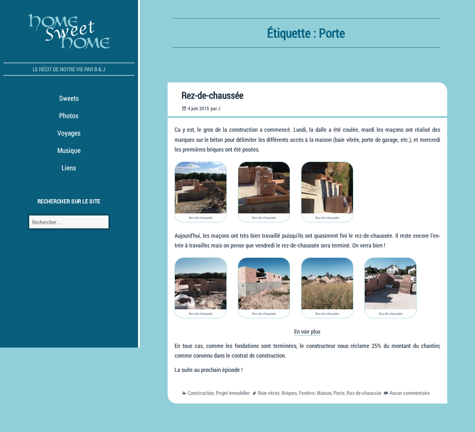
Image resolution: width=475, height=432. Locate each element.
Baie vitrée (269, 392)
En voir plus (307, 331)
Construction (201, 392)
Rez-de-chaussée (212, 95)
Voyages (69, 132)
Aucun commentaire (409, 392)
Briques (289, 392)
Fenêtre (307, 392)
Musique (69, 150)
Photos (69, 115)
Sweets (69, 98)
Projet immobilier (233, 392)
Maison (324, 392)
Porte (339, 392)
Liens (69, 167)
